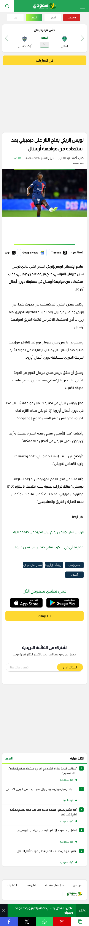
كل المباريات (44, 60)
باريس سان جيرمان (32, 565)
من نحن (77, 885)
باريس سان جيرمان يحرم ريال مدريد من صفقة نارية (48, 532)
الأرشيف (12, 885)
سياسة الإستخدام (54, 885)
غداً (15, 17)
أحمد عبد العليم (68, 158)
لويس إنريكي (74, 565)
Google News (37, 252)
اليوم (34, 17)
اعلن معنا (31, 885)
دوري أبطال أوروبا (53, 565)
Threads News (59, 252)
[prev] (82, 38)
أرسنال (74, 574)
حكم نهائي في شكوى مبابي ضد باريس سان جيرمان (48, 547)
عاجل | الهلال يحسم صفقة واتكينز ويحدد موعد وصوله (44, 910)
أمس (53, 17)
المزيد (9, 758)
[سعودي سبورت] (44, 6)
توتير (15, 252)
